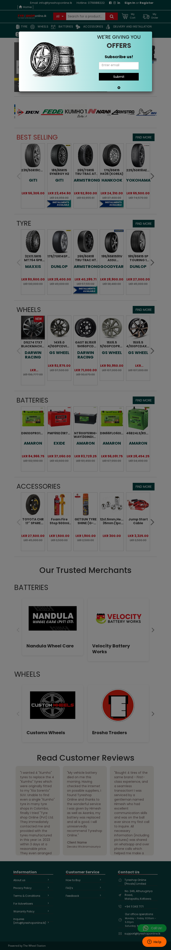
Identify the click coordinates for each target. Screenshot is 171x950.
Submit (118, 76)
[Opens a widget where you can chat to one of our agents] (154, 942)
